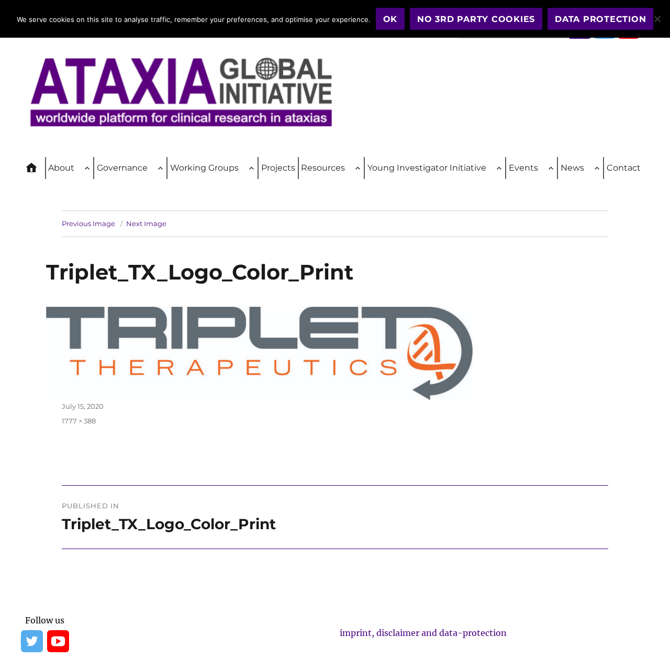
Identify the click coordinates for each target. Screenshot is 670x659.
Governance (122, 168)
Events (523, 168)
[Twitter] (31, 641)
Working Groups (204, 168)
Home (36, 168)
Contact (624, 168)
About (61, 168)
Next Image (146, 223)
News (572, 168)
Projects (278, 168)
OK (390, 19)
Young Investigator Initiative (426, 168)
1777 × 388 (79, 421)
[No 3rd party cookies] (657, 19)
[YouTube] (58, 641)
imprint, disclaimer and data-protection (423, 633)
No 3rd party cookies (476, 19)
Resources (323, 168)
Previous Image (88, 223)
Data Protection (600, 19)
